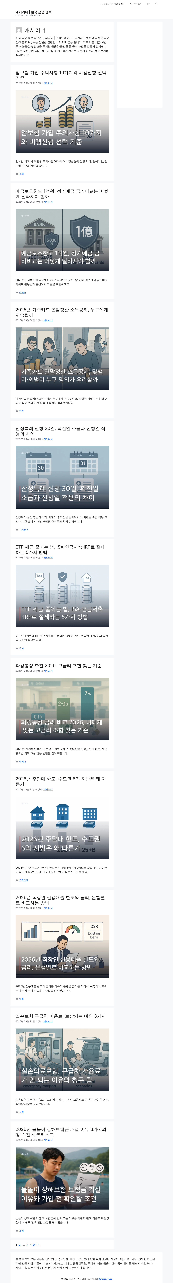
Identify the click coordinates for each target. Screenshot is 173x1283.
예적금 (22, 292)
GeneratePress (105, 1279)
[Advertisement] (139, 65)
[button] (156, 4)
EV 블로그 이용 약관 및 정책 (113, 4)
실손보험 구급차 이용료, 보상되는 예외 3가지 (61, 1016)
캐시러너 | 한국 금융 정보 (33, 12)
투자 (21, 648)
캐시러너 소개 (136, 4)
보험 (21, 174)
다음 (34, 1244)
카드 (21, 411)
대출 (21, 998)
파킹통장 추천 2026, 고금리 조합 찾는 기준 (59, 665)
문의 (148, 4)
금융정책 (23, 529)
